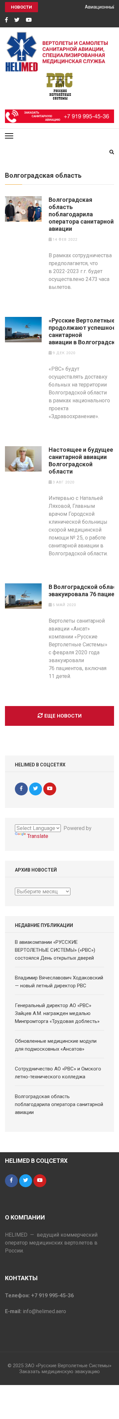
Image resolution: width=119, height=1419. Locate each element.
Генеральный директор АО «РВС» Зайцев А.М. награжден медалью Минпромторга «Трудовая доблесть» (57, 1013)
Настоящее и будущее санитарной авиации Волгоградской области (81, 460)
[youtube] (29, 20)
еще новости (63, 716)
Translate (37, 836)
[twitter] (17, 20)
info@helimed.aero (44, 1311)
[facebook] (6, 20)
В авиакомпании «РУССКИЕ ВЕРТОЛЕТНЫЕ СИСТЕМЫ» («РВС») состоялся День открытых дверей (55, 950)
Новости (21, 7)
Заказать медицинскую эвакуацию (59, 1371)
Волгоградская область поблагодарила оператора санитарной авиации (81, 214)
